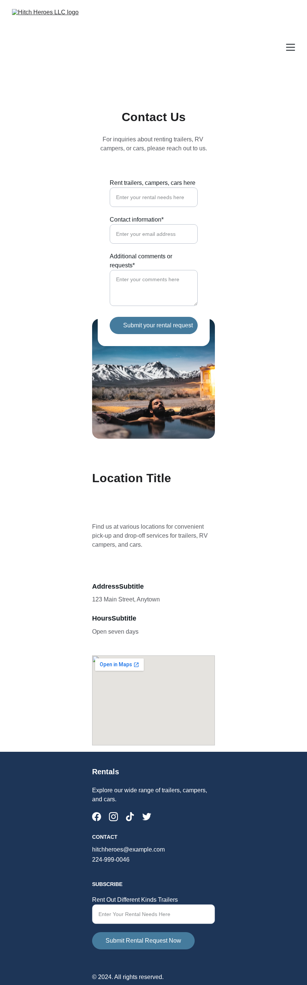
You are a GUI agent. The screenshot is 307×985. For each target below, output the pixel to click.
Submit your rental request (158, 325)
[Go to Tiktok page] (129, 816)
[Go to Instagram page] (113, 816)
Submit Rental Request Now (143, 940)
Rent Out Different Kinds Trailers (135, 900)
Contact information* (137, 219)
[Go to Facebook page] (96, 816)
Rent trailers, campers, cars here (152, 183)
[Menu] (290, 47)
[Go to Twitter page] (146, 816)
